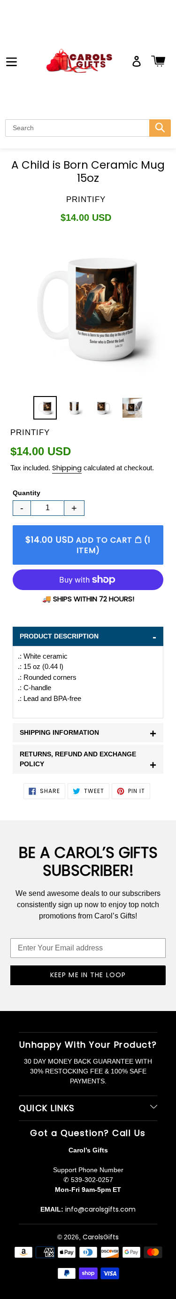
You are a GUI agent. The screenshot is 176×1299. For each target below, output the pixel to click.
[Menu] (11, 61)
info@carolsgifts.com (100, 1209)
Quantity (26, 493)
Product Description (88, 636)
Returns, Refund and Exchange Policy (88, 760)
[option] (45, 408)
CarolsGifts (101, 1237)
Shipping (67, 468)
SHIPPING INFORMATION (88, 733)
